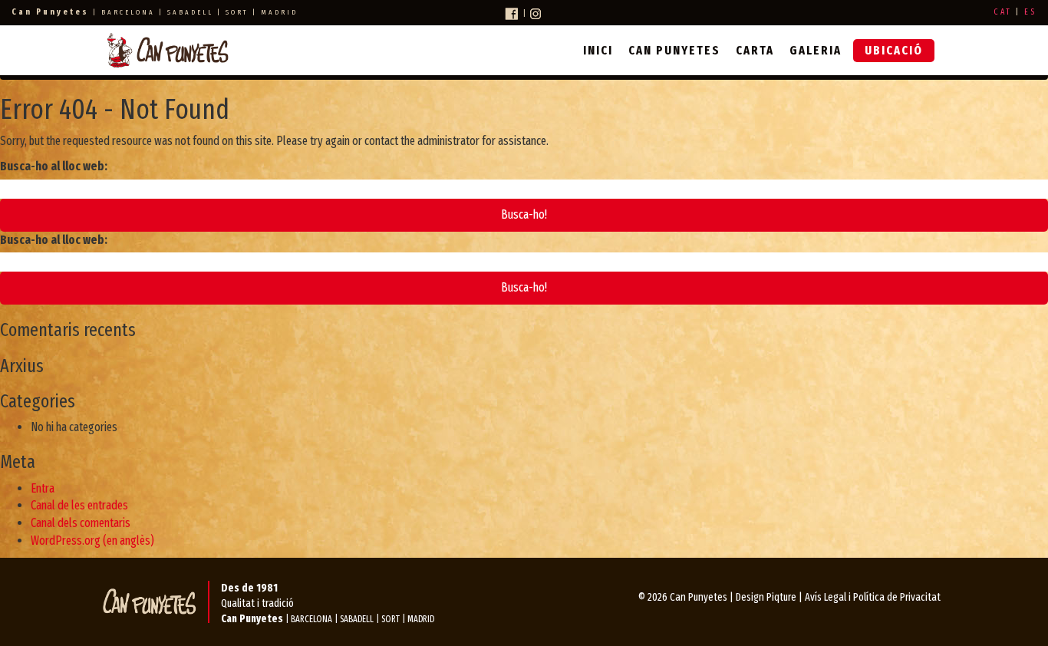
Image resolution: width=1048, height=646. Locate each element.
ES (1030, 12)
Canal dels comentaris (80, 523)
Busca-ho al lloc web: (53, 166)
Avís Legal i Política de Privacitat (873, 597)
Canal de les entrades (79, 505)
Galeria (815, 50)
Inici (598, 50)
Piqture (781, 597)
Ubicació (894, 50)
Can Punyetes (674, 50)
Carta (755, 50)
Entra (42, 488)
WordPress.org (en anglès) (92, 540)
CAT (1003, 12)
